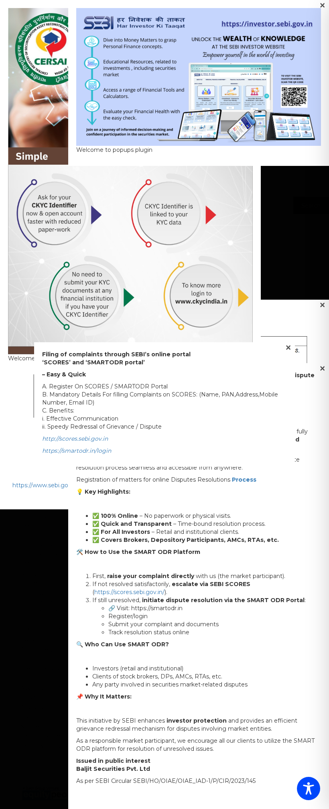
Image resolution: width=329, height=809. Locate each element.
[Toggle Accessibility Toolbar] (308, 788)
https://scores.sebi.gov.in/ (129, 592)
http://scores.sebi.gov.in (75, 438)
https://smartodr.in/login (76, 450)
